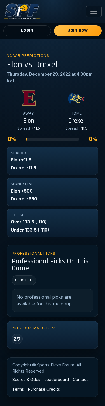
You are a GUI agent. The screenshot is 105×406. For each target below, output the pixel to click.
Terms (18, 389)
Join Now (78, 30)
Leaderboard (57, 379)
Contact (80, 379)
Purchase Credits (44, 389)
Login (27, 30)
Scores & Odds (26, 379)
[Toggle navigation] (94, 11)
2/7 (17, 339)
